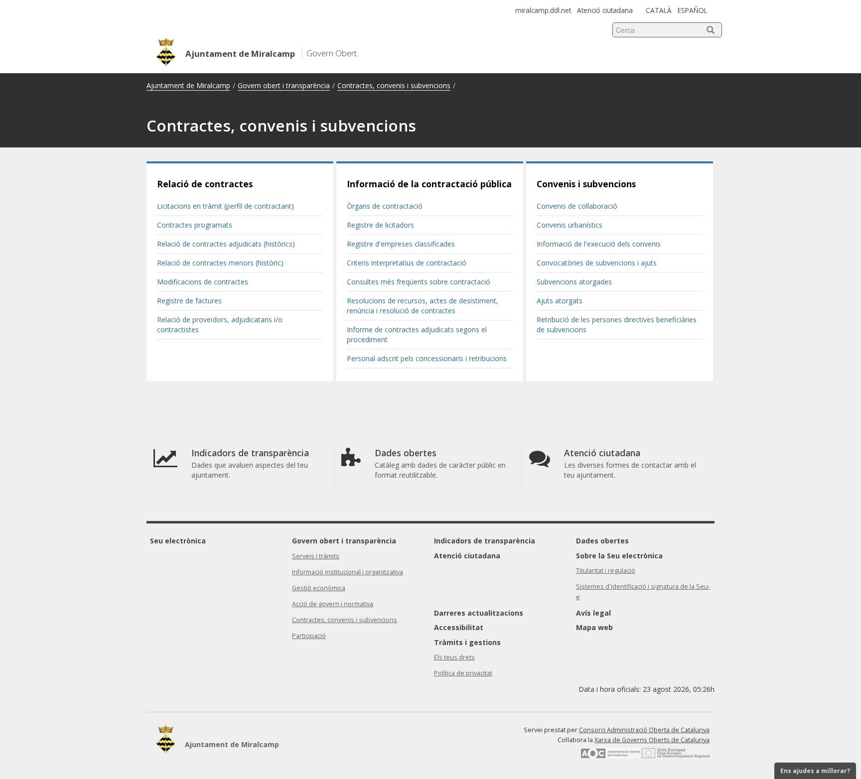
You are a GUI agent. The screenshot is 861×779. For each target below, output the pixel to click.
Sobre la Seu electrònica (619, 555)
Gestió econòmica (318, 588)
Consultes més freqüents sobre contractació (418, 281)
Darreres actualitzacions (478, 613)
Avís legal (593, 613)
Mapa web (594, 627)
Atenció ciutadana (605, 10)
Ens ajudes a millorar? (815, 771)
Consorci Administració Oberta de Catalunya (644, 730)
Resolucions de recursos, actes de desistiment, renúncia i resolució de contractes (422, 305)
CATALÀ (659, 10)
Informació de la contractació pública (429, 184)
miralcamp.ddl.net (543, 10)
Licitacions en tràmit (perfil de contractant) (225, 206)
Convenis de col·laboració (577, 206)
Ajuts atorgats (559, 300)
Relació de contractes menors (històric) (220, 262)
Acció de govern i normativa (332, 604)
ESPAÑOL (693, 10)
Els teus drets (454, 657)
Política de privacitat (463, 673)
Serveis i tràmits (315, 556)
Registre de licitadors (380, 225)
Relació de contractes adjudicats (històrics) (226, 244)
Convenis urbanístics (569, 225)
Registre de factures (189, 300)
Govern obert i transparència (284, 85)
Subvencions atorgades (574, 281)
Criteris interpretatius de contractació (406, 262)
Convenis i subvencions (586, 184)
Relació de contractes (205, 184)
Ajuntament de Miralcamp (188, 85)
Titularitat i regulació (605, 570)
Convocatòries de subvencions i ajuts (597, 262)
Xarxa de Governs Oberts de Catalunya (652, 740)
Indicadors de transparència (484, 540)
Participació (309, 636)
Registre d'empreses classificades (401, 244)
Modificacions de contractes (202, 281)
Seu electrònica (178, 540)
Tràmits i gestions (467, 642)
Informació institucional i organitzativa (347, 572)
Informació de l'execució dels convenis (599, 244)
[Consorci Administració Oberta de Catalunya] (610, 756)
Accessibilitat (458, 627)
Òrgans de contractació (385, 206)
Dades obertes (602, 540)
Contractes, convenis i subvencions (393, 85)
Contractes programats (194, 225)
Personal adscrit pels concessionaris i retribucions (427, 358)
